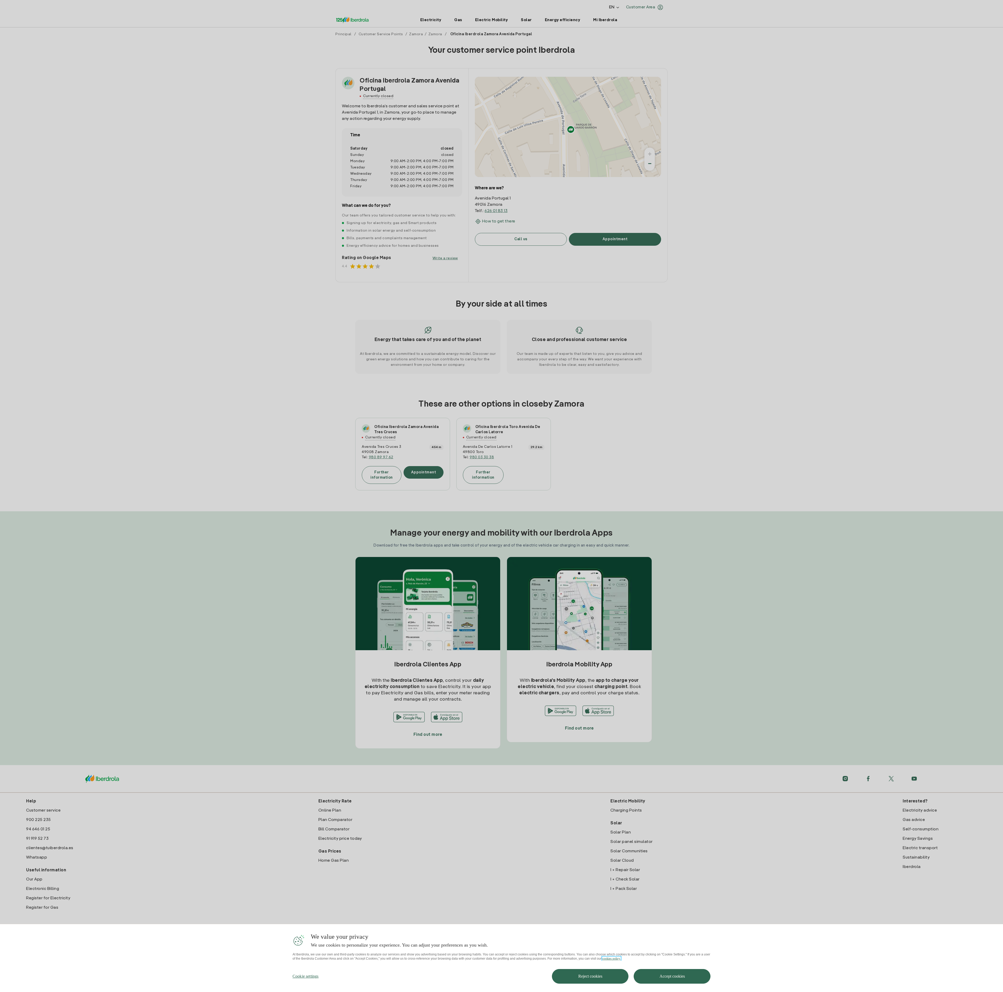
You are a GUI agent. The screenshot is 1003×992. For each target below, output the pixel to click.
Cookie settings (305, 976)
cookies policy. (611, 958)
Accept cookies (672, 976)
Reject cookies (590, 976)
